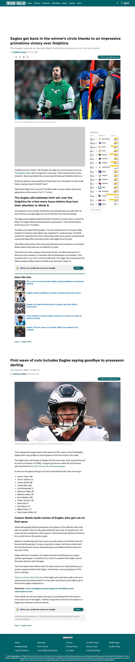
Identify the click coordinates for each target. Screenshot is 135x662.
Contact (69, 642)
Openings (41, 642)
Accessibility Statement (47, 650)
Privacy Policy (72, 646)
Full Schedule (96, 209)
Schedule (46, 3)
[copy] (27, 57)
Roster (64, 3)
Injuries (72, 3)
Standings (56, 3)
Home (17, 342)
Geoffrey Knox (19, 52)
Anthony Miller (19, 374)
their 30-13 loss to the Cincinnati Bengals (48, 466)
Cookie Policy (114, 646)
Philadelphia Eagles (23, 173)
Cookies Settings (93, 650)
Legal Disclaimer (22, 650)
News (30, 3)
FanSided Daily (21, 646)
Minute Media (15, 656)
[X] (122, 3)
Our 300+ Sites (92, 642)
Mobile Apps (114, 642)
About (17, 642)
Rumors (37, 3)
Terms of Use (91, 646)
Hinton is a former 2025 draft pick (29, 577)
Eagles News (26, 342)
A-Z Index (70, 650)
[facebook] (117, 3)
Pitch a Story (42, 646)
